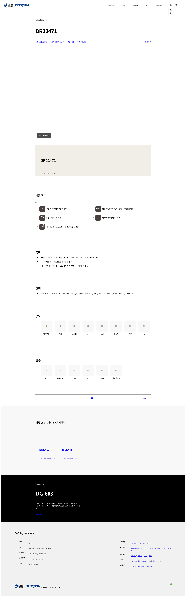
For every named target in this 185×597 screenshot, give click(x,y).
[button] (169, 498)
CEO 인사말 (134, 543)
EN (170, 13)
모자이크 (157, 548)
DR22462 (146, 398)
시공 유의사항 (82, 42)
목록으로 (148, 42)
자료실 (147, 5)
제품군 (154, 561)
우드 (142, 548)
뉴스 (132, 561)
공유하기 (70, 42)
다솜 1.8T (133, 556)
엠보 (149, 561)
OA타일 (164, 548)
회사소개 (110, 5)
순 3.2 (145, 556)
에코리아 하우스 (135, 548)
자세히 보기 (38, 515)
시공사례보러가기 (41, 42)
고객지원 (159, 5)
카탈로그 (144, 561)
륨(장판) (135, 5)
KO (171, 10)
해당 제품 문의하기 (57, 42)
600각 (146, 548)
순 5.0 (150, 556)
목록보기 (93, 398)
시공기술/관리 (141, 566)
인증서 (159, 561)
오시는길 (148, 543)
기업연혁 (141, 543)
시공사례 (149, 566)
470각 (151, 548)
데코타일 (123, 5)
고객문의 (133, 566)
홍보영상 (137, 561)
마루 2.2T (139, 556)
